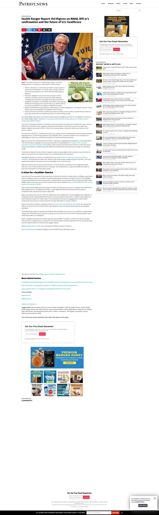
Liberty (66, 309)
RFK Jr (51, 311)
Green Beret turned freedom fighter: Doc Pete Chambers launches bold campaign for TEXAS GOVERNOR (118, 157)
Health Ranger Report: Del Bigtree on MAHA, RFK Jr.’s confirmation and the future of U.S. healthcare (117, 74)
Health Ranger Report (28, 309)
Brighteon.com (26, 295)
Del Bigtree (60, 307)
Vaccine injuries (32, 313)
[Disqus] (57, 423)
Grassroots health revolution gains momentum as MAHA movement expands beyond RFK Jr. (49, 285)
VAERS (39, 313)
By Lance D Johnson (113, 140)
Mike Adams (29, 311)
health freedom (75, 307)
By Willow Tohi (112, 153)
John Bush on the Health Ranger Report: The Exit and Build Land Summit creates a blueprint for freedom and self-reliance (120, 80)
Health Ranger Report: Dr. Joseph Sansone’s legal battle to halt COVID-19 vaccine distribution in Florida (119, 93)
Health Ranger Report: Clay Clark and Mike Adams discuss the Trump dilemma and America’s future (119, 163)
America (43, 307)
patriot (118, 3)
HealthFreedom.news (32, 226)
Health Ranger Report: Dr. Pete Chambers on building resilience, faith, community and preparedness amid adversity (120, 125)
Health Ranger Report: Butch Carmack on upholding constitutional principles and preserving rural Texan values (118, 99)
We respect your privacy (71, 504)
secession (111, 3)
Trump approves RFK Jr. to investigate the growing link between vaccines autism (46, 289)
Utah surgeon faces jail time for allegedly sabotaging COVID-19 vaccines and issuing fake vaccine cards (119, 112)
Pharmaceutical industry (41, 311)
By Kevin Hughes (112, 76)
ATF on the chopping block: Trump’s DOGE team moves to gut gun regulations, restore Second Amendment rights (119, 138)
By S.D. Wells (111, 191)
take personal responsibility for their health (66, 204)
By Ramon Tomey (112, 115)
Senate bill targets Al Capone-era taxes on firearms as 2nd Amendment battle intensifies (118, 182)
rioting (125, 3)
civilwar (138, 3)
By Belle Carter (112, 134)
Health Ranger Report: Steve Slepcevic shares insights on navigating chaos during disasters (118, 119)
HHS (37, 309)
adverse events (36, 307)
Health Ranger (85, 307)
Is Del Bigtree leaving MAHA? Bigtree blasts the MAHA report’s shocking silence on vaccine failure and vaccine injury (57, 282)
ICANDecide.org (26, 299)
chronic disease (52, 307)
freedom (67, 307)
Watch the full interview (29, 229)
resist (131, 3)
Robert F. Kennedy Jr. (59, 311)
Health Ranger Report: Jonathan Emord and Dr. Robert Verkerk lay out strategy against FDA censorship (119, 106)
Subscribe (115, 513)
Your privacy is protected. (30, 338)
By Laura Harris (112, 70)
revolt (103, 3)
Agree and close (143, 505)
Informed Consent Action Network (52, 309)
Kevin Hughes (35, 26)
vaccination (78, 311)
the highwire (71, 311)
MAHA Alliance (73, 309)
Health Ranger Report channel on (50, 274)
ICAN (40, 309)
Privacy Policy (79, 509)
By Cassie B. (111, 172)
